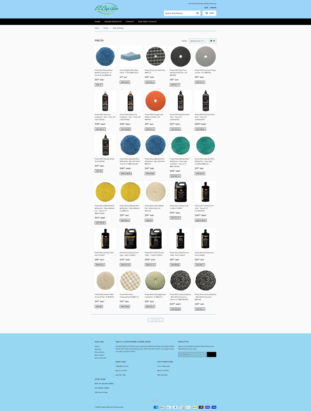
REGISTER (213, 8)
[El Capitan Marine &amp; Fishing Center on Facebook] (153, 400)
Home (97, 28)
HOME (97, 22)
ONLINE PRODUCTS (112, 22)
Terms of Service (100, 358)
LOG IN (206, 8)
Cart (211, 13)
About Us (98, 349)
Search (97, 346)
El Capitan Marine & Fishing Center (112, 407)
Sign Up (211, 354)
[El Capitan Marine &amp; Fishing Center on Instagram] (157, 400)
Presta (106, 28)
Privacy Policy (99, 352)
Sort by (184, 40)
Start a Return (100, 355)
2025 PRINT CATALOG (147, 22)
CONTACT (130, 22)
